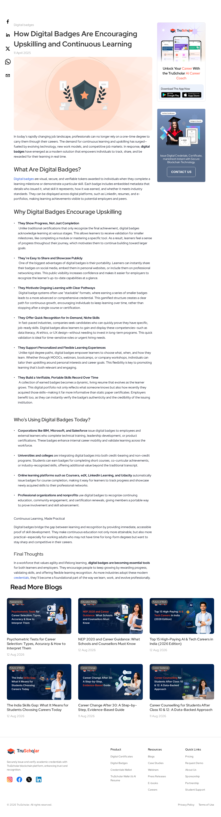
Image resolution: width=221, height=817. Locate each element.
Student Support (195, 789)
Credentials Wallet (121, 770)
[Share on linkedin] (7, 35)
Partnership (192, 783)
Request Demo (194, 763)
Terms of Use (206, 804)
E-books (153, 783)
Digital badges (24, 179)
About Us (190, 770)
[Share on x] (7, 48)
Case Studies (156, 763)
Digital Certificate (121, 756)
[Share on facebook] (7, 21)
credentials (21, 578)
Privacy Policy (186, 804)
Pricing (189, 756)
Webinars (153, 770)
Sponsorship (192, 776)
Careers (152, 789)
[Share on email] (7, 75)
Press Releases (157, 776)
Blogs (151, 756)
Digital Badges (119, 763)
